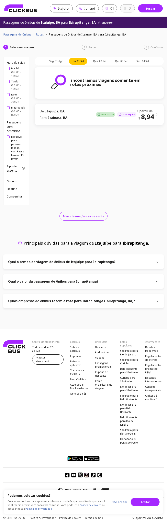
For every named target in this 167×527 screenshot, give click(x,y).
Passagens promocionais (103, 364)
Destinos (100, 347)
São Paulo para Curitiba (129, 361)
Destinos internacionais (153, 379)
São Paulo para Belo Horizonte (129, 397)
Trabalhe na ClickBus (77, 372)
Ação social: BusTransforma (79, 386)
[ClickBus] (20, 8)
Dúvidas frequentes (151, 349)
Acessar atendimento (43, 359)
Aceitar (145, 502)
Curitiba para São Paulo (127, 379)
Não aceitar (119, 502)
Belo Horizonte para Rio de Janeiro (128, 421)
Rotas (40, 34)
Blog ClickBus (78, 379)
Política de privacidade (38, 508)
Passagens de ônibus (17, 34)
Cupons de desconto (101, 373)
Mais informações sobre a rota (83, 216)
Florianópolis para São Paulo (129, 440)
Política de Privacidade (43, 518)
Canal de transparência (153, 388)
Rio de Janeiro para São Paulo (129, 388)
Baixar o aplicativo (75, 363)
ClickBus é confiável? (151, 397)
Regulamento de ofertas (153, 358)
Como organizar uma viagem (103, 384)
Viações (99, 357)
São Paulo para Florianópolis (129, 431)
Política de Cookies (70, 518)
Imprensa (75, 356)
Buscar (150, 8)
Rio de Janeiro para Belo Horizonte (128, 408)
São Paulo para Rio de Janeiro (129, 352)
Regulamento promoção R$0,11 (153, 368)
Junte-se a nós (78, 393)
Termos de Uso (94, 518)
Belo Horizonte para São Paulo (129, 370)
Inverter (107, 22)
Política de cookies (90, 505)
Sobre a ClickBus (75, 349)
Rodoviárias (102, 352)
